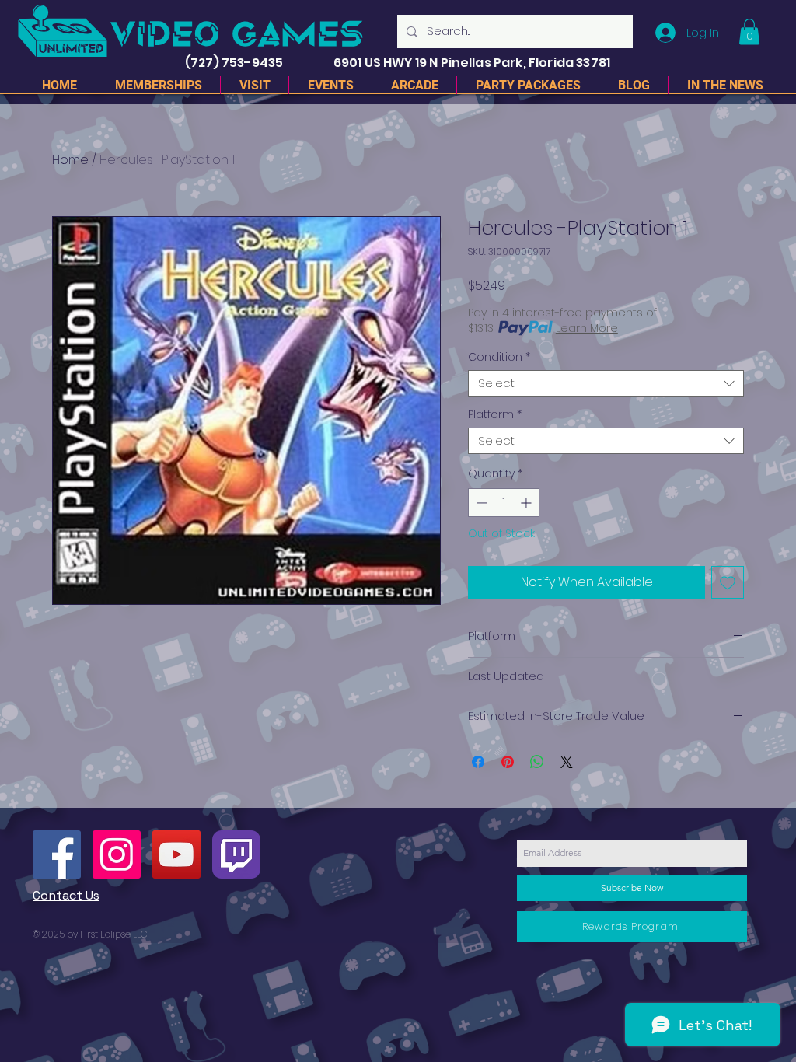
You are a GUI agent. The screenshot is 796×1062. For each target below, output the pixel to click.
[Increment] (527, 502)
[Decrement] (480, 502)
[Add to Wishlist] (727, 582)
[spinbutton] (504, 502)
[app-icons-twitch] (236, 854)
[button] (749, 31)
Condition (499, 357)
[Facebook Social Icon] (57, 854)
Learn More (587, 328)
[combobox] (606, 383)
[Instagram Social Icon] (117, 854)
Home (70, 160)
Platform (495, 415)
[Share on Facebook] (478, 762)
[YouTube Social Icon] (176, 854)
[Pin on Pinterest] (507, 762)
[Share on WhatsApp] (537, 762)
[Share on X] (566, 762)
